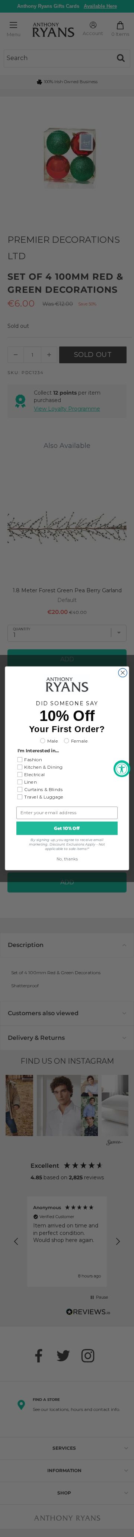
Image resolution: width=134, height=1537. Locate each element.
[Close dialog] (122, 672)
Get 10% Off (67, 828)
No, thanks (67, 859)
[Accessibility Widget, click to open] (122, 768)
